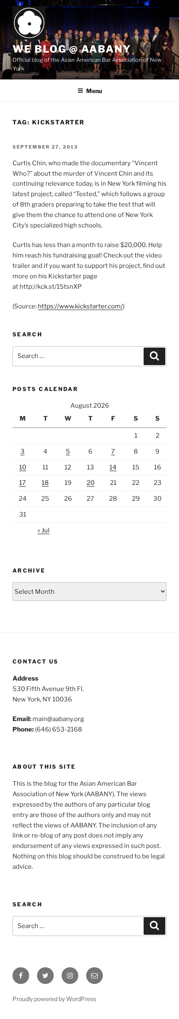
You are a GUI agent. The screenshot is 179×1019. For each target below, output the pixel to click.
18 (45, 483)
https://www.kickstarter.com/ (80, 306)
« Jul (43, 530)
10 (22, 467)
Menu (94, 90)
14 (113, 467)
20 (90, 483)
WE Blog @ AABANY (71, 49)
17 (22, 483)
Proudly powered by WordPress (54, 998)
